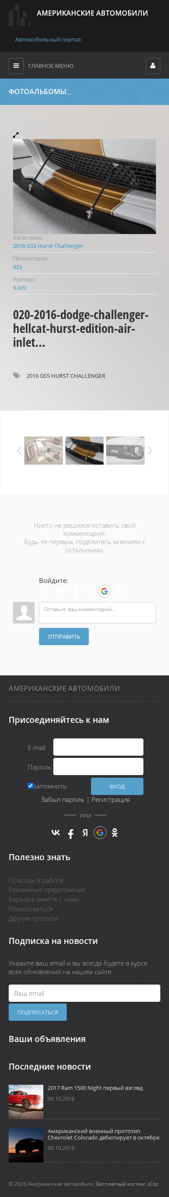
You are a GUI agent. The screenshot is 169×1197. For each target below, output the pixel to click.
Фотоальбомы (37, 91)
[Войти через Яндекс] (89, 591)
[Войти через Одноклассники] (119, 591)
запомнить (50, 786)
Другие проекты (33, 918)
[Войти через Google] (104, 591)
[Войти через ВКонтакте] (60, 591)
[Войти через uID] (45, 591)
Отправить (64, 636)
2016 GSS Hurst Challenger (129, 92)
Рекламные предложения (47, 889)
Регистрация (110, 799)
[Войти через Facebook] (74, 591)
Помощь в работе (36, 880)
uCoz (153, 1184)
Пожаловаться (31, 908)
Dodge (81, 92)
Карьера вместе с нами (44, 899)
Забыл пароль (62, 799)
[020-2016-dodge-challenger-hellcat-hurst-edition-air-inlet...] (84, 182)
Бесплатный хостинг (121, 1184)
